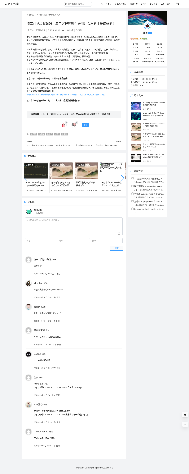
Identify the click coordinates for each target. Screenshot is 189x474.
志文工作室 (62, 114)
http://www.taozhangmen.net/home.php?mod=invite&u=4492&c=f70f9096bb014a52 (66, 94)
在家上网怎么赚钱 (42, 259)
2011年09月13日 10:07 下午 (45, 344)
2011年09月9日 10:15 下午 (44, 446)
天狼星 (52, 14)
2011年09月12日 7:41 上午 (44, 395)
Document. (89, 468)
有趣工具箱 (165, 4)
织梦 (57, 134)
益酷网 (37, 306)
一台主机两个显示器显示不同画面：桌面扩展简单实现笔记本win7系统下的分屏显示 (49, 145)
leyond (37, 354)
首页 (108, 4)
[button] (122, 178)
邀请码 (64, 134)
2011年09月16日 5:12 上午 (44, 321)
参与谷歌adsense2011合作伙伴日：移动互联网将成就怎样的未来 (98, 145)
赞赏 (85, 125)
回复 (58, 274)
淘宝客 (41, 134)
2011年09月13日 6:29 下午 (45, 368)
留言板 (143, 4)
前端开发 (134, 4)
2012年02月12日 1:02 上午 (45, 274)
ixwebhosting (41, 431)
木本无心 (38, 404)
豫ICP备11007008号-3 (104, 468)
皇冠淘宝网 (39, 330)
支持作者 (153, 4)
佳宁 (36, 377)
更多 (177, 4)
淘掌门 (49, 134)
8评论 (80, 30)
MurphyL (38, 283)
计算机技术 (120, 4)
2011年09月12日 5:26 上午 (45, 422)
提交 (117, 248)
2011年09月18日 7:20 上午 (45, 297)
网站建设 (43, 14)
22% (185, 424)
